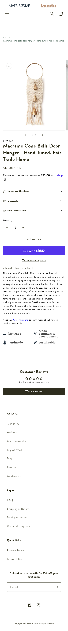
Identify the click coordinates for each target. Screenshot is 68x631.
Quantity (8, 220)
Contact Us (14, 476)
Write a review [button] (34, 391)
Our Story (13, 424)
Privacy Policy (15, 550)
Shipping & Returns (19, 509)
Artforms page (20, 320)
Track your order (17, 517)
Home (5, 37)
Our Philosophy (16, 441)
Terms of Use (15, 559)
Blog (9, 458)
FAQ (10, 500)
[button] (7, 13)
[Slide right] (42, 135)
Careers (11, 467)
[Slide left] (25, 135)
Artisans (12, 432)
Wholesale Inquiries (18, 526)
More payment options (34, 260)
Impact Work (14, 450)
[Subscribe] (56, 587)
